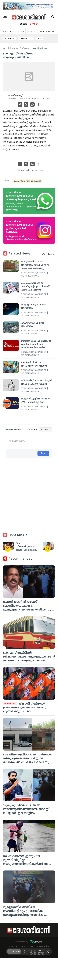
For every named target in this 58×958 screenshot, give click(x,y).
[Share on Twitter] (26, 104)
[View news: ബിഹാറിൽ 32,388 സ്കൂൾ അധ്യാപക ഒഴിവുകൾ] (11, 385)
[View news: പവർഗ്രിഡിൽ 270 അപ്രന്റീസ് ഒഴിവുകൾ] (11, 367)
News (21, 31)
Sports (31, 31)
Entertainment (46, 31)
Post (43, 453)
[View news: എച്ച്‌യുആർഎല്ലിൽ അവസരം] (11, 327)
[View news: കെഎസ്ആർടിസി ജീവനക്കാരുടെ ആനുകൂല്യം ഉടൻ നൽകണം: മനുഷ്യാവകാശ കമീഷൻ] (29, 632)
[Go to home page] (29, 17)
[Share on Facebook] (20, 104)
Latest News (8, 31)
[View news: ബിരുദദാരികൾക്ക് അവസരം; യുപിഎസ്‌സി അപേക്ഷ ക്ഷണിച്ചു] (11, 266)
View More (48, 254)
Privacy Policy (43, 946)
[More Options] (38, 104)
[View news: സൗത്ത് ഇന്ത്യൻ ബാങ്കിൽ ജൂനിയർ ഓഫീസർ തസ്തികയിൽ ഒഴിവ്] (11, 345)
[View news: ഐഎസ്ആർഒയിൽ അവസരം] (11, 309)
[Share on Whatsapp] (32, 104)
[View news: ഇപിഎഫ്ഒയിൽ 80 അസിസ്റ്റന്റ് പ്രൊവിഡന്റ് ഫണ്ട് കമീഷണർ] (11, 287)
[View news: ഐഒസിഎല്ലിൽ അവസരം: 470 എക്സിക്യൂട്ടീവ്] (11, 403)
